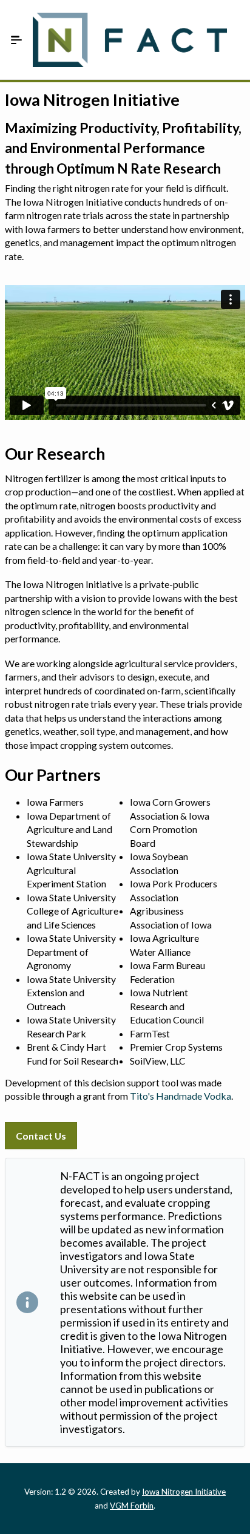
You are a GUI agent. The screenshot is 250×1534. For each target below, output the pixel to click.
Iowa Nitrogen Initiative (184, 1491)
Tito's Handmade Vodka (180, 1096)
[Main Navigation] (16, 40)
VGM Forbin (132, 1505)
